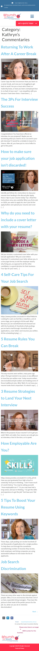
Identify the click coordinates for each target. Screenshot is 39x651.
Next (35, 611)
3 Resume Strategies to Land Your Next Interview (18, 398)
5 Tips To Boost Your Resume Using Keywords (18, 507)
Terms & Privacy (19, 648)
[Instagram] (3, 618)
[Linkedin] (8, 618)
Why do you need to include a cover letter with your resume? (18, 220)
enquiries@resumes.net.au (28, 622)
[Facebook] (12, 618)
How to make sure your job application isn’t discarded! (18, 158)
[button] (32, 16)
